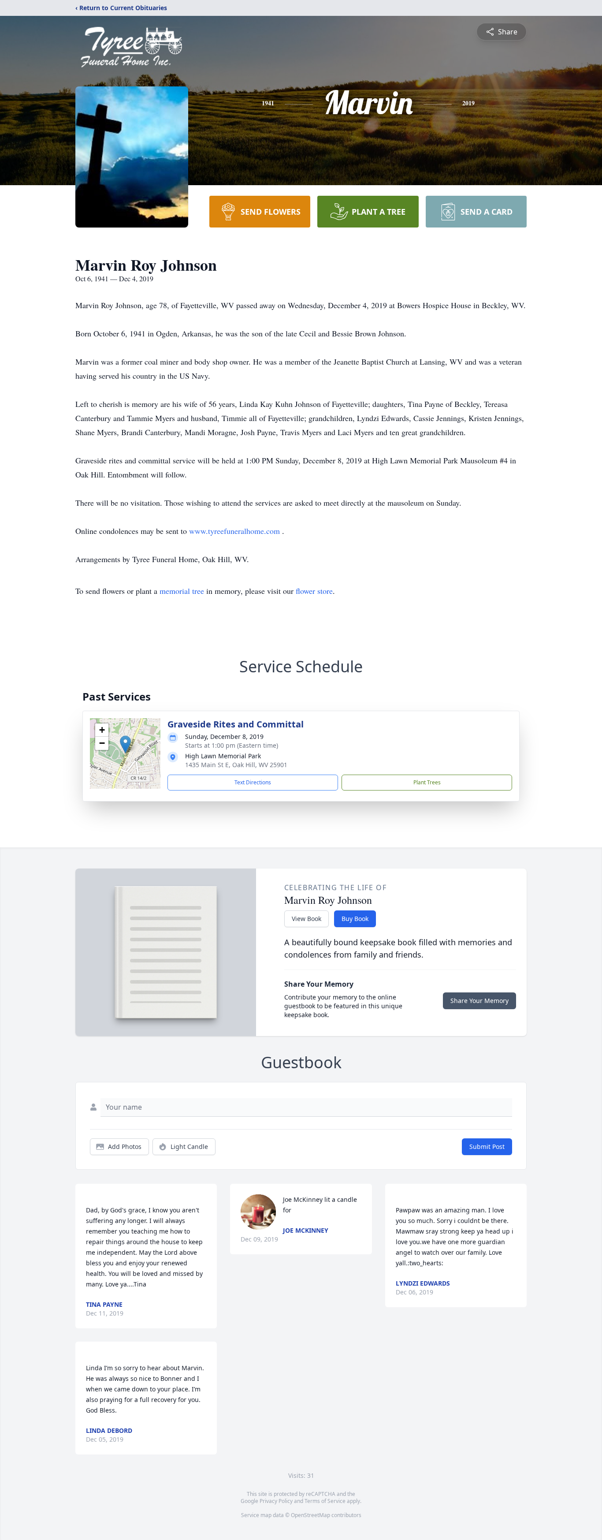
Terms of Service (325, 1501)
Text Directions (252, 782)
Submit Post (487, 1146)
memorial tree (182, 590)
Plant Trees (427, 782)
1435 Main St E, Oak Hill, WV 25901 (236, 765)
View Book (306, 918)
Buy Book (355, 918)
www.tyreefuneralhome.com (235, 531)
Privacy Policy (276, 1501)
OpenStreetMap (310, 1515)
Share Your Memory (479, 1000)
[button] (125, 744)
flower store (314, 590)
